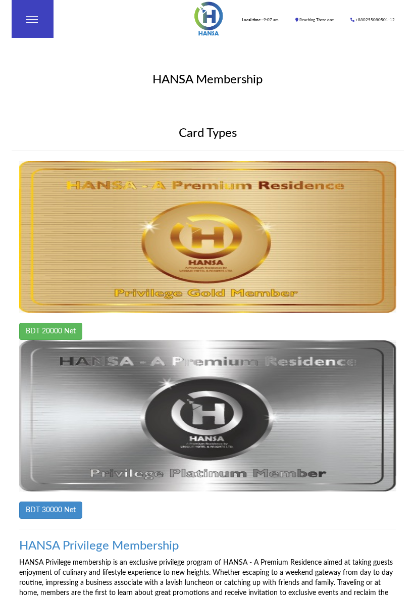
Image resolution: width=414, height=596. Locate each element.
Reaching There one (316, 20)
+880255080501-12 (374, 20)
